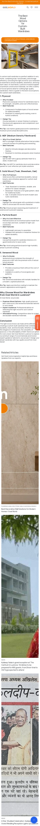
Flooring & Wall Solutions (10, 506)
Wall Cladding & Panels (28, 506)
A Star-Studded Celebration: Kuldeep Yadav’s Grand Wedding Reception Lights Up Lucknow (19, 822)
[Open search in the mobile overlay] (28, 7)
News (3, 660)
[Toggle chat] (34, 820)
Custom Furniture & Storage (15, 39)
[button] (36, 7)
